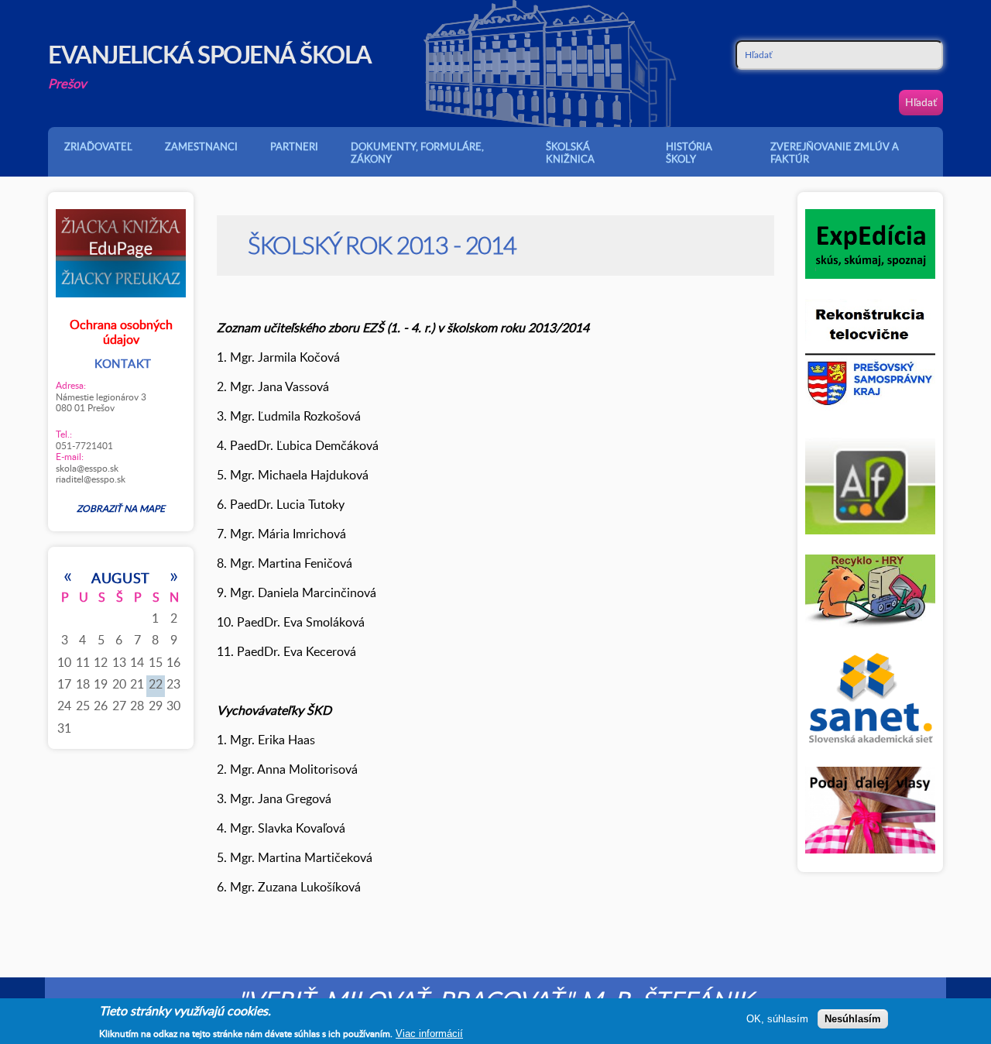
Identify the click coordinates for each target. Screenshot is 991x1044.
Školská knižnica (570, 152)
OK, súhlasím (777, 1018)
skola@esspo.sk (87, 467)
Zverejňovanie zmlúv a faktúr (834, 152)
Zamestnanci (201, 146)
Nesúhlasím (853, 1018)
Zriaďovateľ (98, 146)
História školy (689, 152)
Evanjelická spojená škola (210, 53)
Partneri (294, 146)
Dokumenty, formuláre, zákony (417, 152)
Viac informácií (429, 1033)
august (120, 577)
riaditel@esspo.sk (90, 478)
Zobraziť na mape (121, 508)
